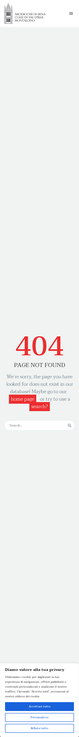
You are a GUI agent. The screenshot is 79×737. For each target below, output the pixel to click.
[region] (39, 700)
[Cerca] (70, 425)
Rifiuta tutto (39, 728)
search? (39, 406)
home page (22, 399)
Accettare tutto (39, 706)
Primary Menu (71, 13)
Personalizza (39, 717)
